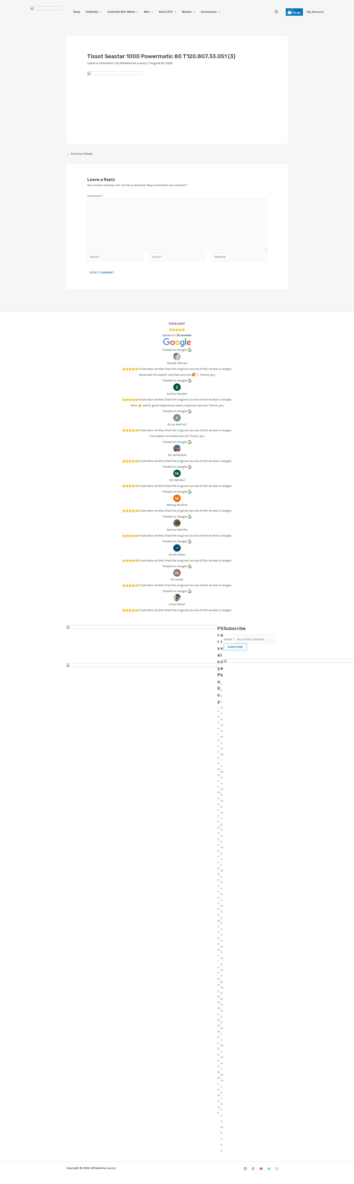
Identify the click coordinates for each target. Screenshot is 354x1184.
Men (147, 11)
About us (218, 728)
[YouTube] (261, 1168)
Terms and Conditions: (222, 1109)
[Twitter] (269, 1168)
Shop (76, 11)
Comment (95, 196)
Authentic (92, 11)
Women (187, 11)
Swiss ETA (166, 11)
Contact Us (218, 769)
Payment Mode (222, 859)
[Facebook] (253, 1168)
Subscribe (235, 646)
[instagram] (245, 1168)
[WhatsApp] (277, 1168)
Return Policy (218, 967)
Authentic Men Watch (121, 11)
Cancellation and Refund (218, 891)
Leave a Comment (100, 63)
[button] (100, 11)
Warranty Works (218, 1019)
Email (229, 639)
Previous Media (80, 153)
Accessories (209, 11)
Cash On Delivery (222, 713)
